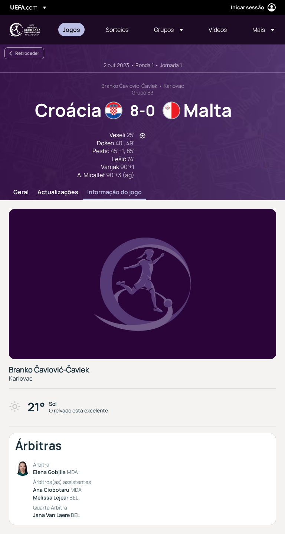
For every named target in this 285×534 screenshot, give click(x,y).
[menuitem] (75, 30)
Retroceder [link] (27, 53)
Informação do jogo (114, 192)
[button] (168, 30)
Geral (21, 192)
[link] (71, 30)
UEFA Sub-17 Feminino (24, 30)
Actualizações (57, 192)
